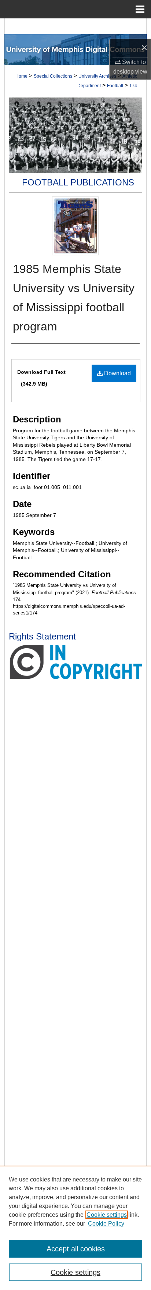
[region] (75, 1228)
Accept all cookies (76, 1249)
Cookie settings (106, 1215)
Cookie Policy (106, 1223)
